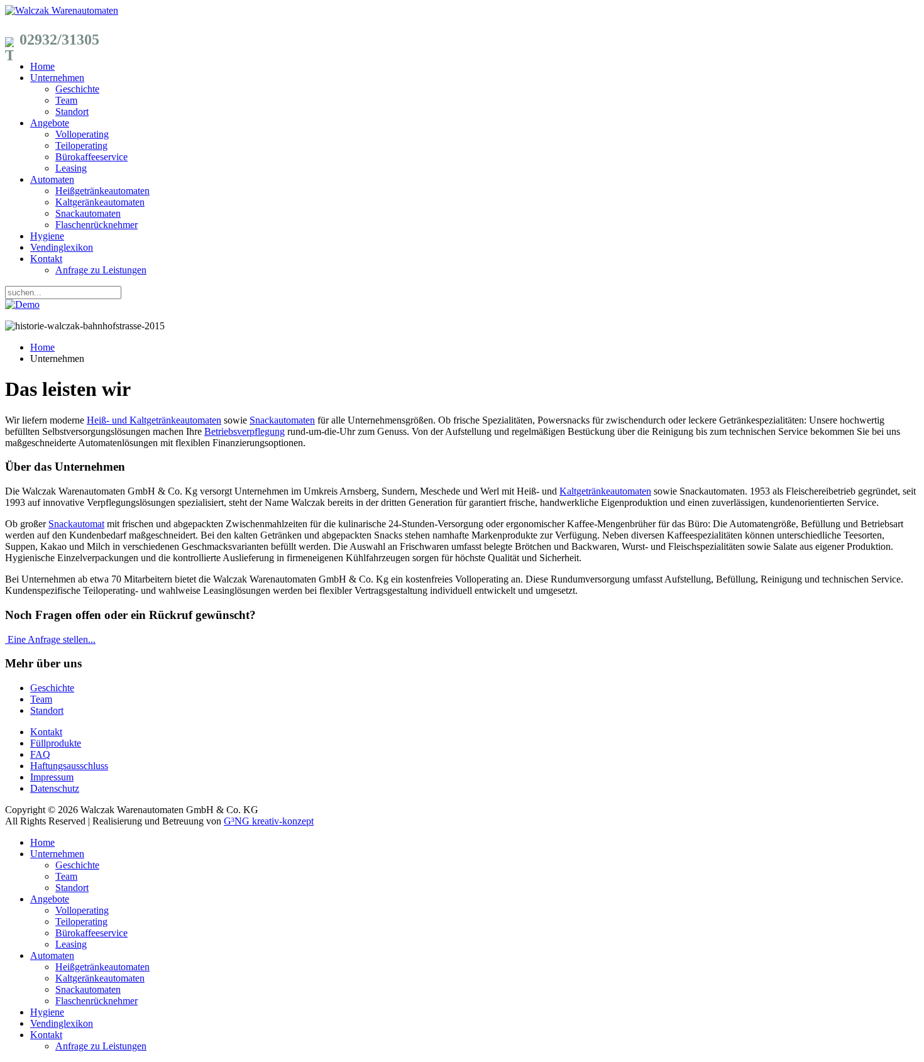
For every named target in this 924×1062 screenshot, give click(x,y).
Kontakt (46, 258)
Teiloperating (81, 145)
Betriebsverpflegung (244, 431)
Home (42, 66)
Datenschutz (54, 788)
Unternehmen (57, 77)
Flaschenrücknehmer (96, 224)
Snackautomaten (88, 213)
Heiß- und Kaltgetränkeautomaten (154, 420)
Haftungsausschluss (69, 765)
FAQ (40, 754)
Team (66, 100)
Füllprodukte (55, 743)
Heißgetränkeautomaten (102, 190)
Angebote (49, 123)
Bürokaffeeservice (91, 156)
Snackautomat (76, 523)
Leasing (71, 168)
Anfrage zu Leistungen (100, 270)
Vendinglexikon (61, 247)
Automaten (52, 179)
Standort (72, 111)
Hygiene (47, 236)
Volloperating (82, 134)
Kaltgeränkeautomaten (100, 202)
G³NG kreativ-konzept (269, 821)
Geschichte (77, 89)
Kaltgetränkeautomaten (605, 491)
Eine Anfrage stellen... (52, 639)
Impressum (52, 777)
